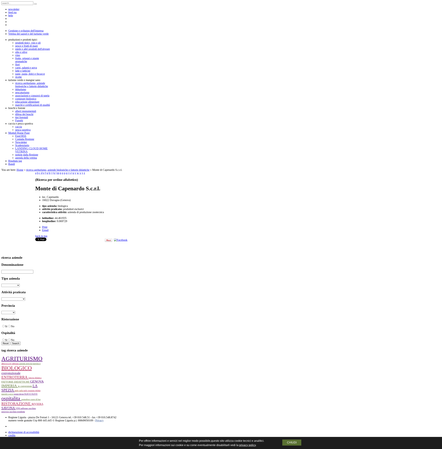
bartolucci (37, 363)
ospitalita (11, 398)
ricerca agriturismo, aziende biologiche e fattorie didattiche (57, 169)
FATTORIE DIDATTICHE (15, 381)
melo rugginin (29, 390)
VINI (18, 408)
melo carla (19, 390)
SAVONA (8, 408)
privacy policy (247, 445)
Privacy (99, 420)
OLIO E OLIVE (30, 394)
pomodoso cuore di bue (31, 399)
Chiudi (292, 442)
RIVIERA (37, 404)
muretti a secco (7, 394)
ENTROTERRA (14, 377)
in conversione (25, 386)
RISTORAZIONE (16, 403)
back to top (41, 236)
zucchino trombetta (17, 411)
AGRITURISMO (21, 358)
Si (6, 326)
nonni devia (19, 394)
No (12, 326)
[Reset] (35, 3)
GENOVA (37, 381)
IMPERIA (9, 386)
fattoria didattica (34, 378)
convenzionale (10, 373)
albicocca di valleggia (10, 363)
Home (20, 169)
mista (37, 390)
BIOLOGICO (16, 368)
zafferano (25, 408)
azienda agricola (26, 363)
